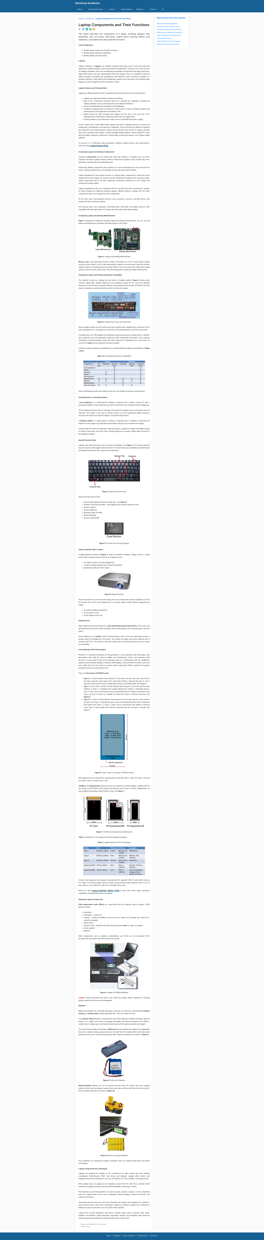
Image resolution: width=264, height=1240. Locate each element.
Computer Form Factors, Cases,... (169, 27)
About (109, 1236)
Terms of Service (129, 1236)
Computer (89, 19)
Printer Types (85, 1226)
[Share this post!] (79, 30)
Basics (79, 9)
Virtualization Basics (164, 38)
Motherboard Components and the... (170, 32)
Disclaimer (117, 1236)
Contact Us (154, 1236)
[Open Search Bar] (163, 9)
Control (111, 9)
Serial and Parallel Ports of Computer (93, 1224)
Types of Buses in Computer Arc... (169, 35)
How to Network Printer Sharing (168, 41)
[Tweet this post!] (83, 30)
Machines (139, 9)
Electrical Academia (87, 3)
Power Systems (126, 9)
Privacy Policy (142, 1236)
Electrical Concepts (95, 9)
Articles (153, 9)
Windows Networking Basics (167, 24)
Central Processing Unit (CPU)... (168, 44)
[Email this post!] (94, 30)
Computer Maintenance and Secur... (170, 29)
